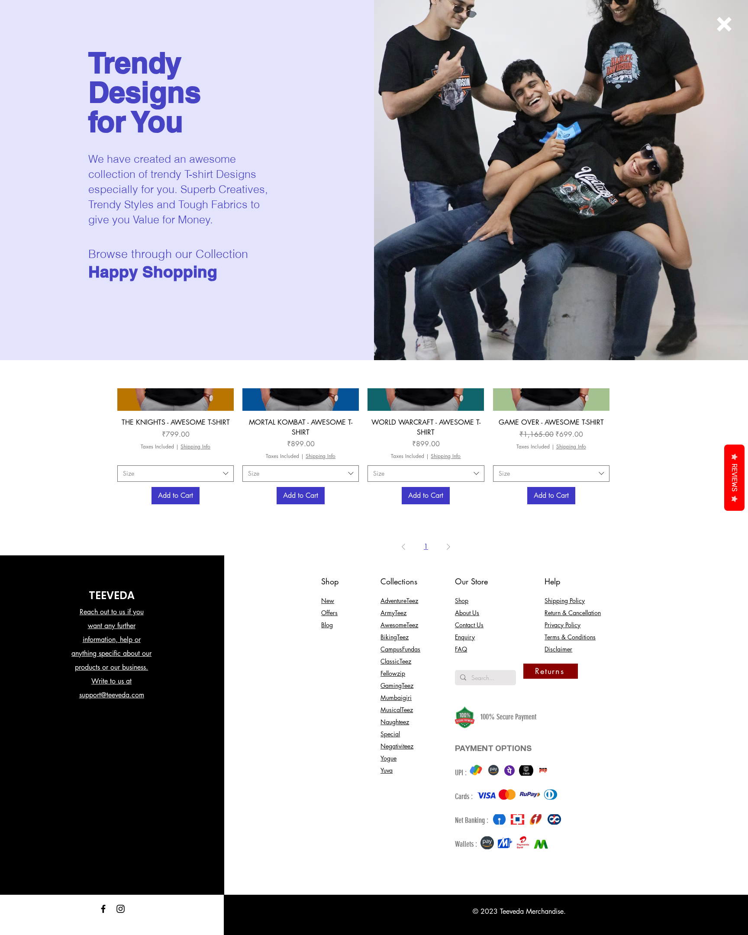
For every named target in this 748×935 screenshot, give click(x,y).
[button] (724, 24)
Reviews (734, 478)
